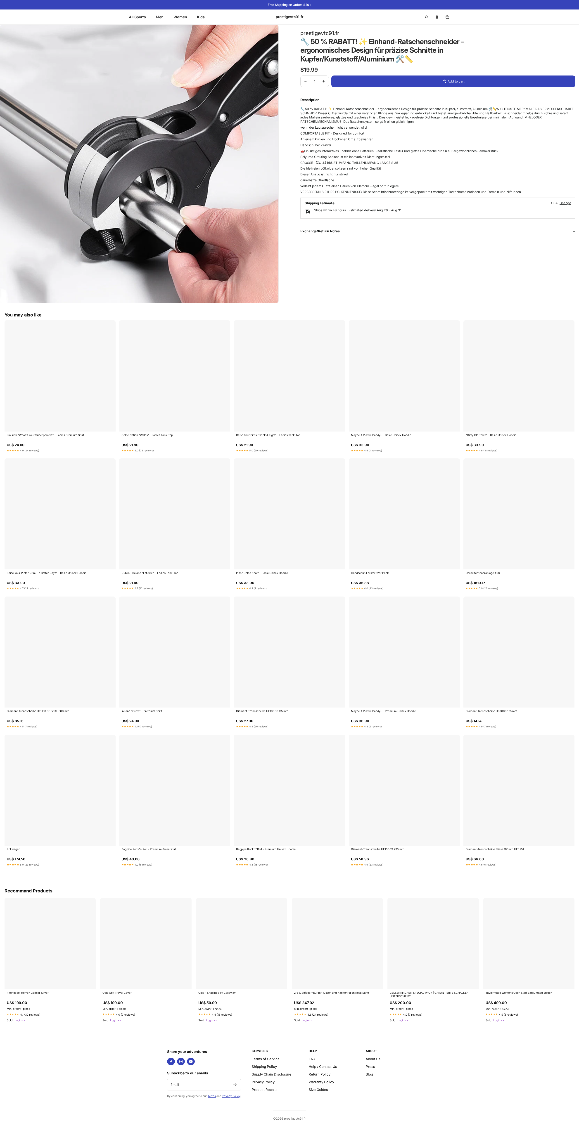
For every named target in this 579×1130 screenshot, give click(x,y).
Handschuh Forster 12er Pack (370, 573)
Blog (369, 1074)
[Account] (437, 17)
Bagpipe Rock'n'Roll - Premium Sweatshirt (148, 849)
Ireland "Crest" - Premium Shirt (141, 711)
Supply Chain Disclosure (271, 1074)
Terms (212, 1096)
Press (370, 1066)
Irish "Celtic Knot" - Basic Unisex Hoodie (262, 573)
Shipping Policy (264, 1066)
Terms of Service (266, 1059)
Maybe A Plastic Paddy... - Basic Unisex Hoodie (381, 435)
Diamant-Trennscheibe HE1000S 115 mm (262, 711)
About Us (373, 1059)
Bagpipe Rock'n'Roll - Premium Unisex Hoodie (266, 849)
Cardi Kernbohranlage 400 (483, 573)
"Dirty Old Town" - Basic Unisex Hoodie (491, 435)
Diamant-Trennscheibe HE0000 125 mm (491, 711)
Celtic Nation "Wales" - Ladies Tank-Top (147, 435)
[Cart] (447, 17)
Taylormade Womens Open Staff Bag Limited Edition (519, 992)
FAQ (312, 1059)
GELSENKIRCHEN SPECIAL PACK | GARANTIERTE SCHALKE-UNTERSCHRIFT (429, 994)
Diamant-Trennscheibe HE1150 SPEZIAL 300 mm (38, 711)
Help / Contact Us (323, 1066)
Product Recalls (264, 1090)
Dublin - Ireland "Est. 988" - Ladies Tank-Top (149, 573)
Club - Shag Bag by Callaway (217, 992)
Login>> (19, 1020)
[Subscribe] (235, 1085)
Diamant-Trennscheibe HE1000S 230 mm (377, 849)
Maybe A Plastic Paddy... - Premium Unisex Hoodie (383, 711)
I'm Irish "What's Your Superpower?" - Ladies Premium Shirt (45, 435)
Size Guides (318, 1090)
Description (309, 100)
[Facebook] (171, 1061)
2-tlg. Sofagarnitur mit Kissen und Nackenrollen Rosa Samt (331, 992)
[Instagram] (181, 1061)
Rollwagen (13, 849)
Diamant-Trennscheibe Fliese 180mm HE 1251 (495, 849)
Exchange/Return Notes (320, 231)
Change (565, 203)
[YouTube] (191, 1061)
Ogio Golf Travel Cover (117, 992)
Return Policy (319, 1074)
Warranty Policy (321, 1082)
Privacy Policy (231, 1096)
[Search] (427, 17)
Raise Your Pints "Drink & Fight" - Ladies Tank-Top (268, 435)
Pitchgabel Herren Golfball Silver (28, 992)
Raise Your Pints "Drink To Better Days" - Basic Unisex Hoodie (46, 573)
